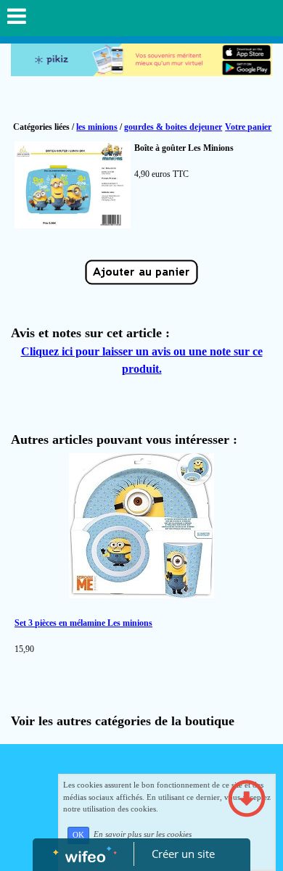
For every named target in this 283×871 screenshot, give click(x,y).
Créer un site (183, 853)
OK (78, 835)
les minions (97, 127)
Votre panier (248, 127)
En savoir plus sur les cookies (143, 834)
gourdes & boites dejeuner (173, 127)
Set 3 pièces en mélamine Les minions (83, 623)
